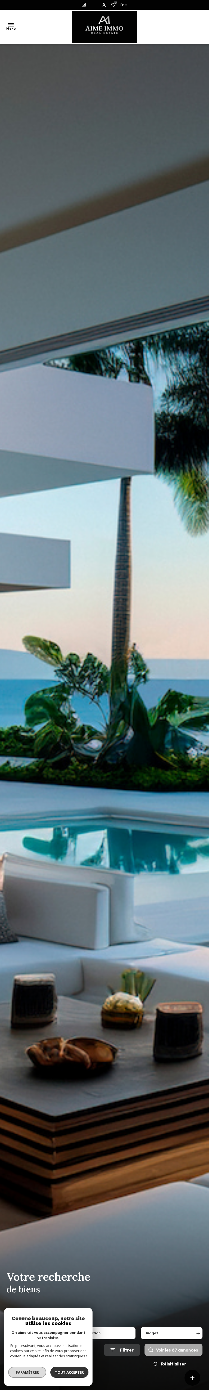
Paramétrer (27, 1372)
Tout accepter (69, 1372)
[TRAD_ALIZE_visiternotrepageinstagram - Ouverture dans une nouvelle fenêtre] (84, 5)
